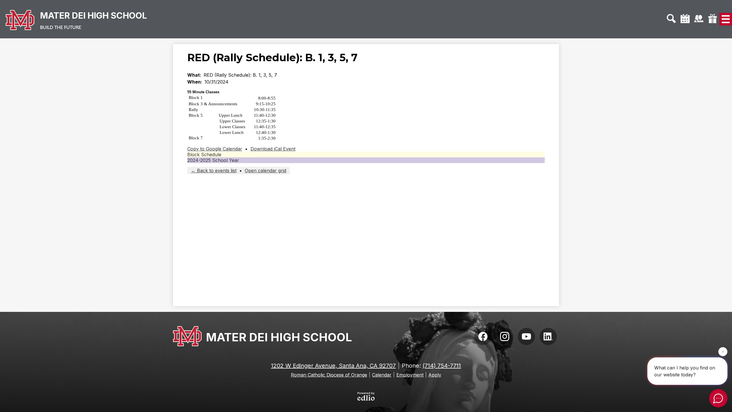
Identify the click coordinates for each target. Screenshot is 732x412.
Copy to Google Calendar (214, 149)
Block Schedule (204, 154)
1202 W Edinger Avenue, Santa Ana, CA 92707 (333, 365)
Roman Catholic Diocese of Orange (329, 375)
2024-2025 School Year (213, 160)
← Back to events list (213, 170)
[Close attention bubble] (722, 351)
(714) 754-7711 (442, 365)
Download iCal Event (272, 149)
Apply (434, 375)
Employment (409, 375)
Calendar (381, 375)
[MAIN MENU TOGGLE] (725, 19)
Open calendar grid (265, 170)
